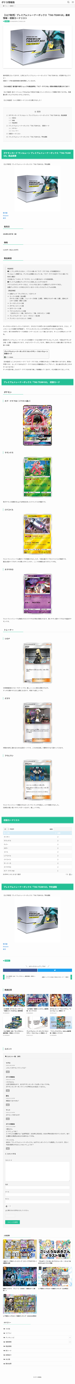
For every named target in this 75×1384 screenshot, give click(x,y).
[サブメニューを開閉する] (70, 1337)
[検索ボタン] (68, 2)
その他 (8, 1329)
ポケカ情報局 (8, 2)
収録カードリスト (15, 134)
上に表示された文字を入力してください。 (17, 1210)
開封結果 (8, 1363)
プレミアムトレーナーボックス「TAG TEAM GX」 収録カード (29, 126)
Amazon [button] (5, 215)
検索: (51, 829)
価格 (13, 120)
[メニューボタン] (73, 2)
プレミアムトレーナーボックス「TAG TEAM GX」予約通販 (28, 137)
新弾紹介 (7, 21)
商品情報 (8, 1346)
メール (7, 1192)
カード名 (7, 833)
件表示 (11, 829)
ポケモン (14, 128)
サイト (7, 1199)
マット (8, 1110)
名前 (6, 1184)
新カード (8, 1350)
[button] (20, 970)
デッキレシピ (10, 1337)
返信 (8, 1072)
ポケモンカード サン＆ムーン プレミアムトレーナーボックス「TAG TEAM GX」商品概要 (38, 115)
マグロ (8, 1063)
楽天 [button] (4, 218)
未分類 (8, 1359)
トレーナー (15, 131)
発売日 (14, 118)
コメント (8, 1160)
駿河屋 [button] (5, 213)
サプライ (8, 1333)
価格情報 (8, 1342)
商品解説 (14, 123)
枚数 (58, 833)
